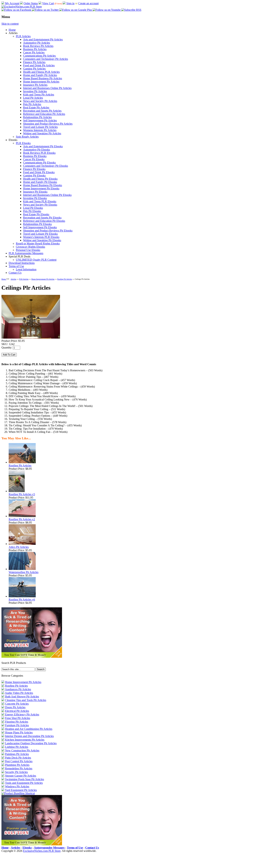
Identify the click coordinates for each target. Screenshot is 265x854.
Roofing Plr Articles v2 (22, 519)
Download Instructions (22, 262)
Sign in (70, 3)
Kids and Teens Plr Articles (38, 94)
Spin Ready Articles (27, 136)
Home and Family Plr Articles (40, 75)
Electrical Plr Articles (17, 710)
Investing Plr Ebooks (35, 198)
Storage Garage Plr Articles (20, 775)
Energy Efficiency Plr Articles (22, 714)
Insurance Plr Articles (35, 84)
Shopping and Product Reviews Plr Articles (47, 123)
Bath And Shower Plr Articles (22, 696)
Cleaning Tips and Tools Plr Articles (25, 700)
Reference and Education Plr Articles (44, 113)
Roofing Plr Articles (64, 279)
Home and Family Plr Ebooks (40, 182)
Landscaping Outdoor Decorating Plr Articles (31, 743)
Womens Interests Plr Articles (39, 130)
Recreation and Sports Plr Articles (42, 110)
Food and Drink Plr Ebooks (39, 172)
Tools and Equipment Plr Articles (24, 782)
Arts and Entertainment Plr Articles (43, 39)
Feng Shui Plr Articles (17, 718)
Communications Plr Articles (39, 55)
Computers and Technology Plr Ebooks (45, 165)
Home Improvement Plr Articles (41, 81)
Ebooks (27, 847)
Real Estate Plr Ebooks (36, 214)
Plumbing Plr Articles (17, 764)
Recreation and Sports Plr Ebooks (42, 217)
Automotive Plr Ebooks (36, 149)
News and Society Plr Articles (40, 101)
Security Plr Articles (16, 772)
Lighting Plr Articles (16, 746)
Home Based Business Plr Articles (42, 78)
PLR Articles (23, 36)
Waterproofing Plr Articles (23, 572)
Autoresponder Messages (49, 847)
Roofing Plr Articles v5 (22, 494)
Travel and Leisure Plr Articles (40, 126)
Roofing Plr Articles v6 (22, 599)
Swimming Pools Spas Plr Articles (24, 779)
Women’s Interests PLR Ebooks (41, 237)
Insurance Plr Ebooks (35, 191)
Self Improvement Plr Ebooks (40, 227)
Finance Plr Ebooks (34, 169)
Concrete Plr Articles (17, 703)
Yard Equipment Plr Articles (21, 790)
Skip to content (10, 23)
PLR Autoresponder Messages (26, 253)
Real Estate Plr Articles (36, 107)
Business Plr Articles (35, 49)
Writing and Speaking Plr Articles (42, 133)
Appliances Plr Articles (18, 689)
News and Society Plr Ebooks (40, 204)
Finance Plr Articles (34, 62)
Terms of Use (16, 266)
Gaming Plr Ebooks (34, 175)
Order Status (31, 3)
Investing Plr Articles (35, 91)
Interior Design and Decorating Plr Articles (29, 736)
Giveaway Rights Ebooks (30, 246)
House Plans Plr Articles (19, 732)
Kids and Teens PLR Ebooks (39, 201)
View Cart (48, 3)
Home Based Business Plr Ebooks (42, 185)
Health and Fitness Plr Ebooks (40, 178)
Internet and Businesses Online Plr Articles (47, 88)
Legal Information (26, 269)
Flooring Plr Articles (16, 721)
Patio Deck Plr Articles (18, 757)
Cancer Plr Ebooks (34, 159)
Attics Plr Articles (19, 547)
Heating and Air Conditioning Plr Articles (28, 728)
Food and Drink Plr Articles (39, 65)
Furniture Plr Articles (17, 725)
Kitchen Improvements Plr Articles (24, 739)
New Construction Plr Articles (22, 750)
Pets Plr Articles (32, 104)
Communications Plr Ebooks (39, 162)
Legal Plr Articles (33, 97)
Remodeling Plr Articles (18, 768)
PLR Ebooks (23, 143)
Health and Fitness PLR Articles (41, 71)
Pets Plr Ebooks (32, 211)
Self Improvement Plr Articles (40, 120)
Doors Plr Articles (15, 707)
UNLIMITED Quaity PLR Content (36, 259)
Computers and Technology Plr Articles (45, 58)
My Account (12, 3)
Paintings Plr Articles (17, 754)
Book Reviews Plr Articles (38, 45)
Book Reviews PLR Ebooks (39, 152)
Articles (13, 279)
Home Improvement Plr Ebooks (41, 188)
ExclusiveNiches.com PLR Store (42, 850)
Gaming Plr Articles (34, 68)
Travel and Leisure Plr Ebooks (40, 233)
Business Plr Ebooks (35, 156)
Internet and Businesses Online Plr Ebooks (47, 194)
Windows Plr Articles (17, 786)
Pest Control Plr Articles (18, 761)
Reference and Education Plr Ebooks (44, 220)
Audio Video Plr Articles (19, 692)
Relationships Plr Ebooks (37, 224)
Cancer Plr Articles (34, 52)
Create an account (88, 3)
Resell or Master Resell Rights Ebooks (38, 243)
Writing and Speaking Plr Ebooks (42, 240)
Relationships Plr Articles (37, 117)
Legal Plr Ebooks (33, 207)
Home (12, 29)
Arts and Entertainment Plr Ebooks (43, 146)
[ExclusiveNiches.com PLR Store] (21, 6)
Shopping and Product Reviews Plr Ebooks (47, 230)
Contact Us (15, 272)
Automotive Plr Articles (36, 42)
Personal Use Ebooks (28, 250)
